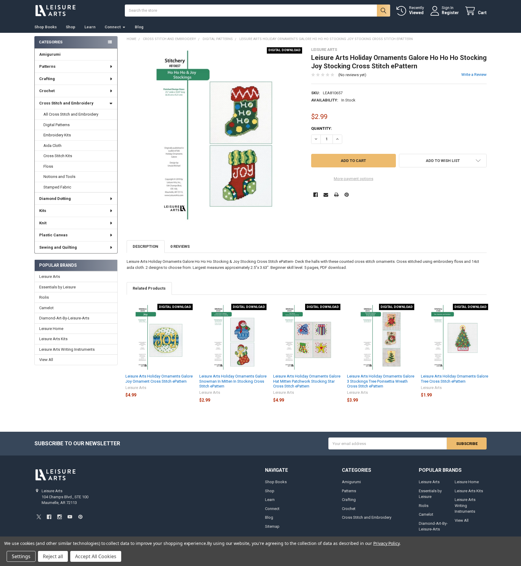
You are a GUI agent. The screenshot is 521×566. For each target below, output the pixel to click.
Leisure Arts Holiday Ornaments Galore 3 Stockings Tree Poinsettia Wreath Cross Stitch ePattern (380, 381)
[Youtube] (69, 516)
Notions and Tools (59, 176)
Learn (90, 27)
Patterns (47, 66)
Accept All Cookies (95, 556)
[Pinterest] (346, 194)
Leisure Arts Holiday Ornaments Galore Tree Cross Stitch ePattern (454, 378)
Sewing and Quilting (58, 247)
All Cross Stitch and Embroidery (70, 114)
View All (46, 359)
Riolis (44, 297)
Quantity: (321, 128)
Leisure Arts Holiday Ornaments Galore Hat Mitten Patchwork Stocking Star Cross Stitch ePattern (306, 381)
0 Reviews (180, 246)
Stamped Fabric (57, 187)
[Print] (336, 194)
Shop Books (45, 27)
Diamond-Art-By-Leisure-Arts (64, 318)
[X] (38, 516)
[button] (443, 160)
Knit (42, 223)
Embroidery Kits (57, 135)
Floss (48, 166)
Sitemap (272, 526)
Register (450, 12)
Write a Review (474, 74)
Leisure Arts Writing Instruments (67, 349)
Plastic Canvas (53, 235)
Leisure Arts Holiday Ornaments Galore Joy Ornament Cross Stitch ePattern (159, 378)
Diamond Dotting (55, 198)
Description (145, 246)
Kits (42, 210)
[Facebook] (315, 194)
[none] (214, 135)
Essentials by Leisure (57, 287)
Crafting (47, 78)
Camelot (46, 308)
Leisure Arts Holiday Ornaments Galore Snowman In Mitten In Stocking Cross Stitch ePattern (233, 381)
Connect (113, 27)
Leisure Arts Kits (53, 339)
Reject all (53, 556)
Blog (139, 27)
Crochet (47, 91)
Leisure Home (51, 328)
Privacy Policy (386, 543)
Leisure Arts (49, 276)
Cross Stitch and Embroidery (66, 103)
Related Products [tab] (149, 288)
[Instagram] (59, 516)
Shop (70, 27)
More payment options (353, 178)
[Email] (325, 194)
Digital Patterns (56, 125)
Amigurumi (50, 54)
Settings (21, 556)
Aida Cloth (52, 145)
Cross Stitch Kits (57, 156)
